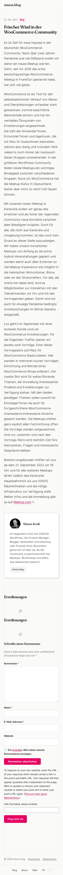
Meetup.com (22, 502)
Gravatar (17, 749)
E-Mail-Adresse (14, 721)
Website (8, 735)
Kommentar (11, 663)
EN (43, 870)
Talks (34, 870)
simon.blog (12, 5)
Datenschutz (50, 859)
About (24, 870)
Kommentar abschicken (22, 761)
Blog (14, 870)
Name (8, 707)
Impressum (34, 859)
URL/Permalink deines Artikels (20, 804)
